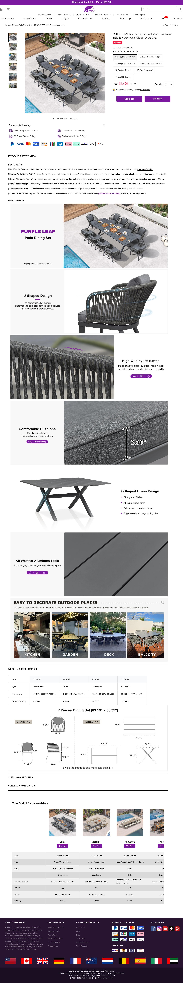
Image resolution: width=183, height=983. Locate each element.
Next (174, 25)
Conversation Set (85, 18)
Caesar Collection (64, 15)
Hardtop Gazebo (29, 18)
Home (7, 25)
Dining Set (65, 18)
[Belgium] (124, 961)
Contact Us (80, 928)
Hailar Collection (82, 15)
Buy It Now (157, 99)
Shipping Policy (53, 931)
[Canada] (26, 961)
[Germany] (59, 961)
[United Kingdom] (42, 961)
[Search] (180, 9)
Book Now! (145, 89)
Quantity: (159, 84)
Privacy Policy (53, 946)
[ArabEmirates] (172, 961)
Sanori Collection (44, 15)
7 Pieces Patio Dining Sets (22, 25)
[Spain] (140, 961)
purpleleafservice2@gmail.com (101, 971)
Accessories (178, 18)
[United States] (10, 961)
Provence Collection (103, 15)
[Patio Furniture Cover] (109, 193)
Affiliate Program (82, 942)
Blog (78, 935)
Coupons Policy (54, 942)
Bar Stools (105, 18)
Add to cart (129, 99)
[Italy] (156, 961)
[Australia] (91, 961)
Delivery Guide (122, 15)
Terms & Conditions (55, 939)
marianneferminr (145, 169)
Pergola (49, 18)
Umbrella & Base (7, 18)
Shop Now (62, 846)
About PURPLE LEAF (55, 928)
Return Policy (53, 935)
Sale (162, 18)
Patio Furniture (146, 18)
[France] (75, 961)
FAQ (78, 931)
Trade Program (139, 15)
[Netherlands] (107, 961)
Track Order (80, 939)
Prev (166, 25)
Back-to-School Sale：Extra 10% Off (91, 2)
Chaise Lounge (125, 18)
